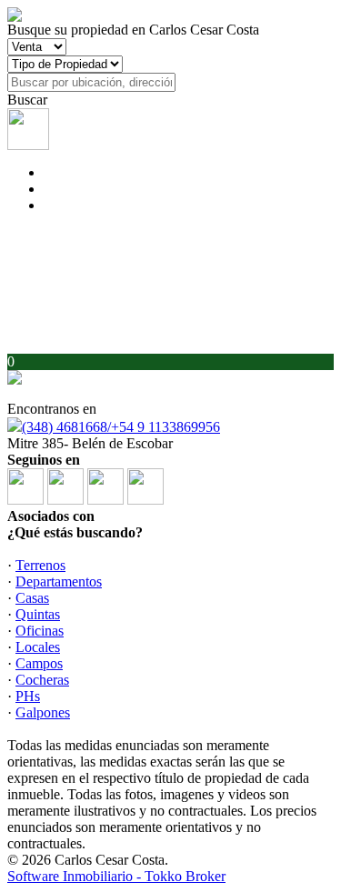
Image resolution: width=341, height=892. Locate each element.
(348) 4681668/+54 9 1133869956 (121, 427)
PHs (27, 696)
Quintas (37, 614)
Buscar (27, 99)
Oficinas (39, 630)
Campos (39, 663)
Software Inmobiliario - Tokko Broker (116, 876)
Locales (37, 647)
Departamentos (58, 581)
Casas (32, 598)
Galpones (42, 712)
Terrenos (40, 565)
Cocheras (42, 679)
